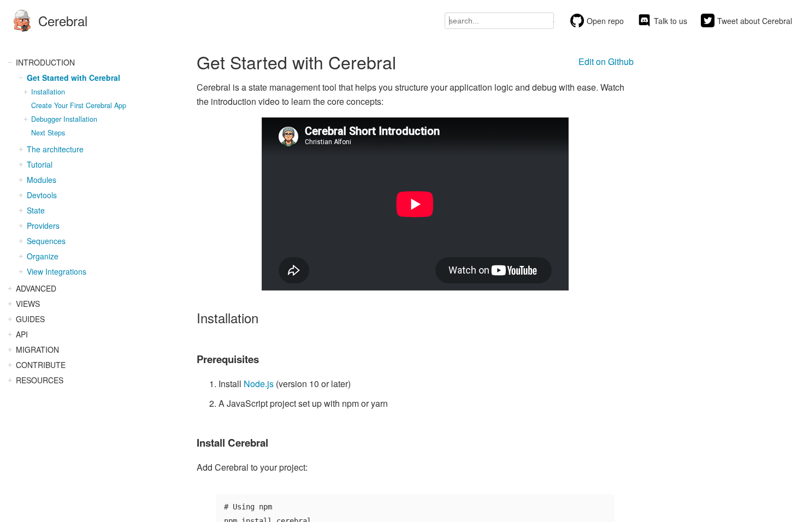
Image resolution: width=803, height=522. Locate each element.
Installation (48, 92)
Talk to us (670, 20)
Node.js (259, 383)
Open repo (605, 20)
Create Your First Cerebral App (78, 105)
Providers (43, 225)
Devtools (42, 194)
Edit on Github (606, 61)
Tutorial (39, 164)
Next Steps (48, 133)
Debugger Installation (64, 119)
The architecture (55, 149)
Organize (42, 256)
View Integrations (56, 271)
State (36, 210)
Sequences (46, 240)
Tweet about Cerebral (754, 20)
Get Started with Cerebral (73, 77)
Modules (41, 179)
